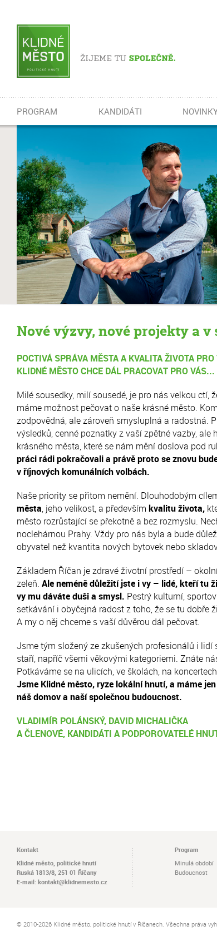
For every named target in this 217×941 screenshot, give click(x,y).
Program (187, 849)
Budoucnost (191, 872)
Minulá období (194, 863)
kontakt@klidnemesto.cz (72, 882)
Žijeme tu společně (112, 51)
